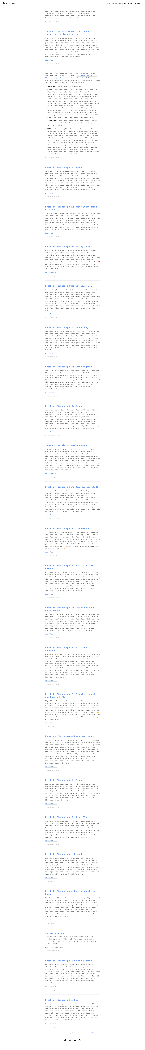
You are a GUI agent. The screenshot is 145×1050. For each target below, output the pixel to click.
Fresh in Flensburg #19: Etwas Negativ (68, 366)
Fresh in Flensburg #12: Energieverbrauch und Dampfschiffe (70, 695)
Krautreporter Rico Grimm (55, 933)
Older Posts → (95, 1032)
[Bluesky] (75, 1040)
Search (137, 3)
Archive (114, 3)
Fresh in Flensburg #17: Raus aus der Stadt (71, 487)
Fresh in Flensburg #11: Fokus (63, 780)
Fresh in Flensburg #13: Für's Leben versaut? (67, 649)
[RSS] (142, 3)
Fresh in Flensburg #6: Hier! (62, 1000)
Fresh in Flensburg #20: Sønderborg (66, 327)
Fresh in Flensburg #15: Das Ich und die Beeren (69, 567)
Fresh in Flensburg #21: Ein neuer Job (68, 285)
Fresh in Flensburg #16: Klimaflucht (67, 528)
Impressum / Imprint (126, 3)
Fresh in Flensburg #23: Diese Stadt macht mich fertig (71, 208)
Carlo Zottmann (9, 3)
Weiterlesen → (51, 60)
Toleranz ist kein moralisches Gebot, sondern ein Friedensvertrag (68, 33)
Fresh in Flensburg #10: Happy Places (68, 817)
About (108, 3)
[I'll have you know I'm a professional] (65, 1040)
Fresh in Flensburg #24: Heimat (64, 167)
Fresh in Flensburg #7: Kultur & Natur (68, 960)
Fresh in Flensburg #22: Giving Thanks (68, 246)
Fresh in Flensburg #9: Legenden (64, 854)
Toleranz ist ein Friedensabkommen (66, 445)
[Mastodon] (70, 1040)
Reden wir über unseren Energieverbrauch (69, 736)
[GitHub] (80, 1040)
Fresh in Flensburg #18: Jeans (63, 406)
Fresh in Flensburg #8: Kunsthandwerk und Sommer (70, 892)
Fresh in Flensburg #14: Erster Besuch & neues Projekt (69, 609)
